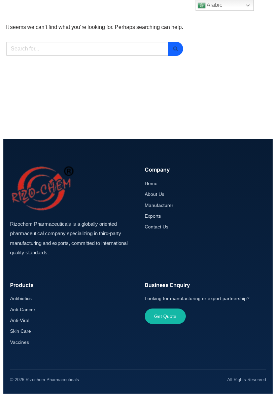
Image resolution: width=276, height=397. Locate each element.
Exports (153, 216)
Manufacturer (159, 205)
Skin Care (20, 331)
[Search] (175, 49)
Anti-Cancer (22, 309)
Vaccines (19, 342)
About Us (154, 194)
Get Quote (165, 316)
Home (151, 183)
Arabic (214, 5)
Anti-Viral (19, 320)
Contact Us (156, 226)
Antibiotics (21, 298)
